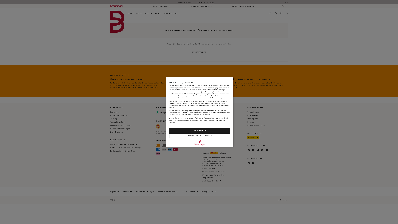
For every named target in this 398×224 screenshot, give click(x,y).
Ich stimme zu (200, 130)
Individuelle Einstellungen (200, 135)
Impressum (172, 122)
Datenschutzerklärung (215, 120)
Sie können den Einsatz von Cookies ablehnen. (194, 114)
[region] (199, 112)
